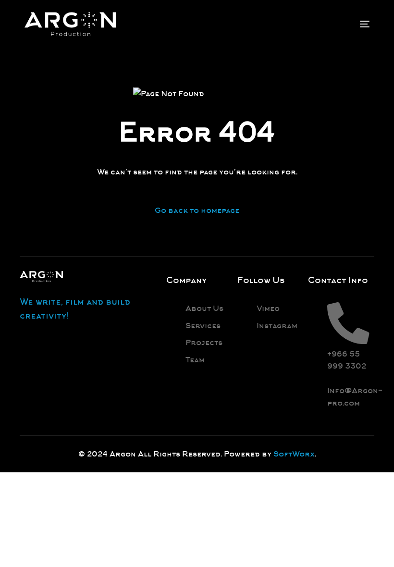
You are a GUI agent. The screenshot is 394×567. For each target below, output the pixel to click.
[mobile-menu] (357, 24)
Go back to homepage (197, 210)
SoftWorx (294, 453)
